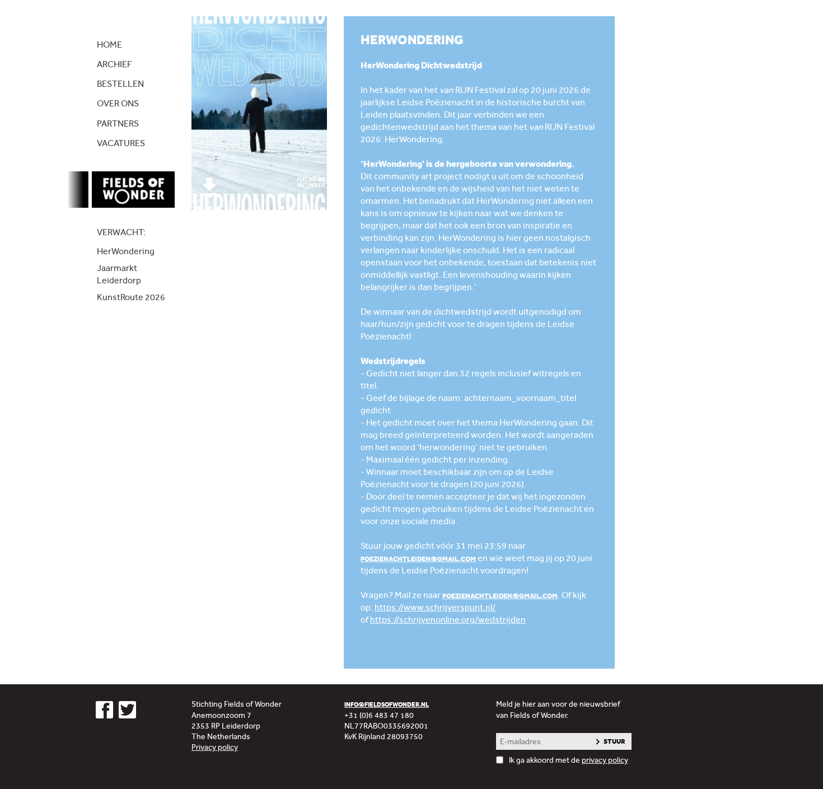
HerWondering (126, 251)
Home (109, 44)
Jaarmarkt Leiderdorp (119, 274)
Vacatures (121, 143)
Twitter (127, 709)
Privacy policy (214, 747)
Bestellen (120, 83)
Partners (118, 123)
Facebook (104, 709)
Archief (114, 64)
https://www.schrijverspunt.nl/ (435, 607)
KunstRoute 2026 (131, 297)
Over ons (118, 103)
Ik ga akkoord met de (568, 759)
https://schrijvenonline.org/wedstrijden (448, 619)
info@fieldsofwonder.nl (386, 704)
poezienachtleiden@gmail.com (418, 559)
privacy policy (605, 759)
